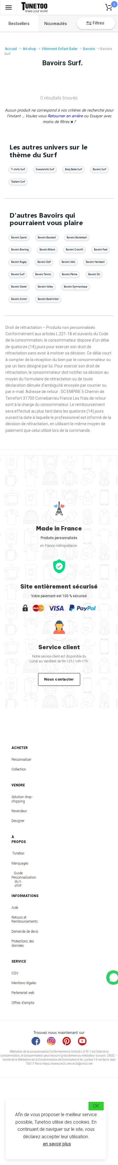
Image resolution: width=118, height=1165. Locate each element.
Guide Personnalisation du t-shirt (18, 879)
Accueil (11, 49)
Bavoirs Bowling (20, 249)
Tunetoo (18, 853)
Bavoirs (89, 49)
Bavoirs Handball (95, 261)
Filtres (98, 23)
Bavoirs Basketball (77, 237)
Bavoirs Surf (99, 169)
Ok (96, 1106)
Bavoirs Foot (100, 249)
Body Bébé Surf (73, 169)
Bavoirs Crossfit (74, 249)
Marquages (18, 863)
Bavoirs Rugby (19, 261)
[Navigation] (8, 7)
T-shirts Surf (18, 169)
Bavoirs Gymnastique (75, 286)
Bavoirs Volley (45, 286)
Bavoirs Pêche (69, 274)
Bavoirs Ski (94, 274)
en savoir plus (57, 1144)
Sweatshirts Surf (45, 169)
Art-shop (29, 49)
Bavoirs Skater (19, 286)
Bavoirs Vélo (68, 261)
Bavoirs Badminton (48, 298)
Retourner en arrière (66, 115)
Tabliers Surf (18, 181)
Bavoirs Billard (47, 249)
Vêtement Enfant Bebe (59, 49)
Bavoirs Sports (19, 237)
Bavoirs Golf (44, 261)
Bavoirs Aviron (19, 298)
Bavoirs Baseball (47, 237)
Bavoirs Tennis (43, 274)
